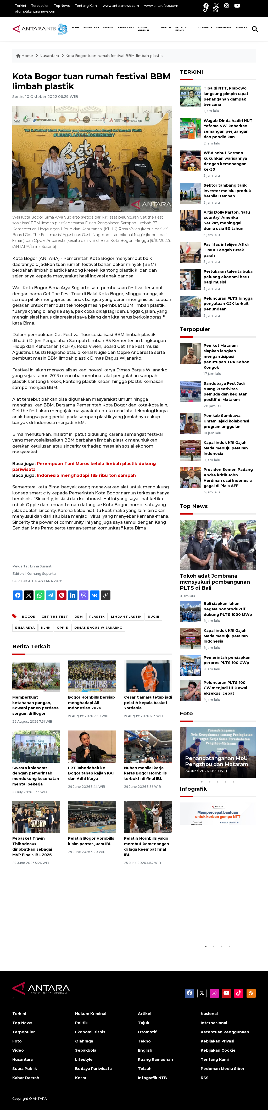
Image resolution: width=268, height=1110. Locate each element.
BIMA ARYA (25, 627)
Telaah (145, 1068)
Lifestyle (84, 1059)
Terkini (20, 6)
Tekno (144, 1041)
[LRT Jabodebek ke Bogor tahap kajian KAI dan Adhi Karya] (92, 746)
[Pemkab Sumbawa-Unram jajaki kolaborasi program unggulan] (190, 423)
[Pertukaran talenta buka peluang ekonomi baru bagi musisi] (190, 278)
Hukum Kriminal (143, 29)
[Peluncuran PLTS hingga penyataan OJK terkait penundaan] (190, 305)
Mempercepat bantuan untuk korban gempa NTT (215, 925)
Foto (186, 713)
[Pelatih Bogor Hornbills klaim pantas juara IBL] (92, 816)
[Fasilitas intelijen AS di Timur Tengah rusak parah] (190, 251)
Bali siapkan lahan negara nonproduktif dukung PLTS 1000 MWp (228, 609)
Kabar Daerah (25, 1077)
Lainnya (240, 27)
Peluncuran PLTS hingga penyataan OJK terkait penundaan (228, 304)
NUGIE (153, 616)
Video (18, 1050)
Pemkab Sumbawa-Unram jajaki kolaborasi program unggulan (226, 421)
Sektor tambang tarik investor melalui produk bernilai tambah (227, 191)
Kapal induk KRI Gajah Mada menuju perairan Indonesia (226, 448)
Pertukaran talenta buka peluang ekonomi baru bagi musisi (228, 277)
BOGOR (28, 616)
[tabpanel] (218, 752)
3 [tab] (217, 781)
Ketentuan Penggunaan (225, 1032)
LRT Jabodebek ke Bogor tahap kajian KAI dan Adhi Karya (91, 773)
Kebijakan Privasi (217, 1041)
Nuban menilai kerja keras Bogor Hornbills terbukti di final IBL (145, 773)
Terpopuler (40, 6)
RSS (205, 1077)
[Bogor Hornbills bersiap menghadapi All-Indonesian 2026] (92, 675)
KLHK (46, 627)
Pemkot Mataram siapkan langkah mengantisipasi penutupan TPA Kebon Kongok (226, 356)
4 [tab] (225, 781)
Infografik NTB (152, 1077)
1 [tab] (202, 781)
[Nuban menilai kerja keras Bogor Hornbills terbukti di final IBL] (148, 746)
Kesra (80, 1077)
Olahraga (205, 27)
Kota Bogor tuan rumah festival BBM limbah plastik (114, 55)
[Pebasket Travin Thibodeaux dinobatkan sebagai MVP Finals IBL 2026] (36, 816)
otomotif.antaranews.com (36, 11)
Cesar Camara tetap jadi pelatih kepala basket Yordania (148, 703)
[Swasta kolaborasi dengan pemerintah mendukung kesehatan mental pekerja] (36, 746)
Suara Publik (24, 1068)
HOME (76, 27)
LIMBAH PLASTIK (126, 616)
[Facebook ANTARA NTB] (206, 5)
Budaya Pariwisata (93, 1068)
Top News (62, 6)
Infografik (193, 789)
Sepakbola (223, 27)
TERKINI (191, 72)
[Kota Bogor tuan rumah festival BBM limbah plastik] (218, 544)
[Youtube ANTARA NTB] (237, 5)
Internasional (214, 1022)
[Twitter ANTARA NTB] (216, 5)
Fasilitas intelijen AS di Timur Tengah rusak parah (226, 250)
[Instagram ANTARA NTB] (226, 5)
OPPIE (62, 627)
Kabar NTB (125, 27)
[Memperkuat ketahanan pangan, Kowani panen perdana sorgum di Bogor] (36, 675)
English (145, 1050)
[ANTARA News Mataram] (41, 29)
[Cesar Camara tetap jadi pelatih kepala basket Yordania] (148, 675)
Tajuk (143, 1022)
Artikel (144, 1013)
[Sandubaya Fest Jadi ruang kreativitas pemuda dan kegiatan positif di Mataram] (190, 390)
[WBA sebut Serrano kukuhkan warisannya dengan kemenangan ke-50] (190, 160)
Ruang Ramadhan (155, 1059)
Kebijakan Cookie (218, 1050)
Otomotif (147, 1032)
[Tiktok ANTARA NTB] (205, 9)
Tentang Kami (86, 6)
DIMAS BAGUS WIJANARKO (98, 627)
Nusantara (49, 55)
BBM (79, 616)
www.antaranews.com (121, 6)
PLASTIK (97, 616)
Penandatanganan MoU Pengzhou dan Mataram (216, 761)
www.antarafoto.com (161, 6)
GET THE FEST (55, 616)
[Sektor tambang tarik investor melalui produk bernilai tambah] (190, 192)
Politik (166, 27)
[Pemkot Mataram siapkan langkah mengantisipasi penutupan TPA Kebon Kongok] (190, 353)
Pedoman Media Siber (222, 1068)
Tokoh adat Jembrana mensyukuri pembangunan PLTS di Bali (215, 582)
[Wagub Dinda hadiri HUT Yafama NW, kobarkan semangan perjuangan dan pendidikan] (190, 128)
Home (27, 55)
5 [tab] (233, 781)
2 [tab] (210, 781)
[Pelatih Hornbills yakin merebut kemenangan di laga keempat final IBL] (148, 816)
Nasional (209, 1013)
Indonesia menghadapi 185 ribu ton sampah (86, 475)
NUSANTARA (91, 27)
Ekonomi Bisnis (181, 29)
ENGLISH (108, 27)
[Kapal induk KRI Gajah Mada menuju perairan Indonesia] (190, 450)
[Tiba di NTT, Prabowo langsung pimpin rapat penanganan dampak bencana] (190, 95)
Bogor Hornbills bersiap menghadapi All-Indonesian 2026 (91, 703)
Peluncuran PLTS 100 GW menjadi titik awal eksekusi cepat (225, 688)
